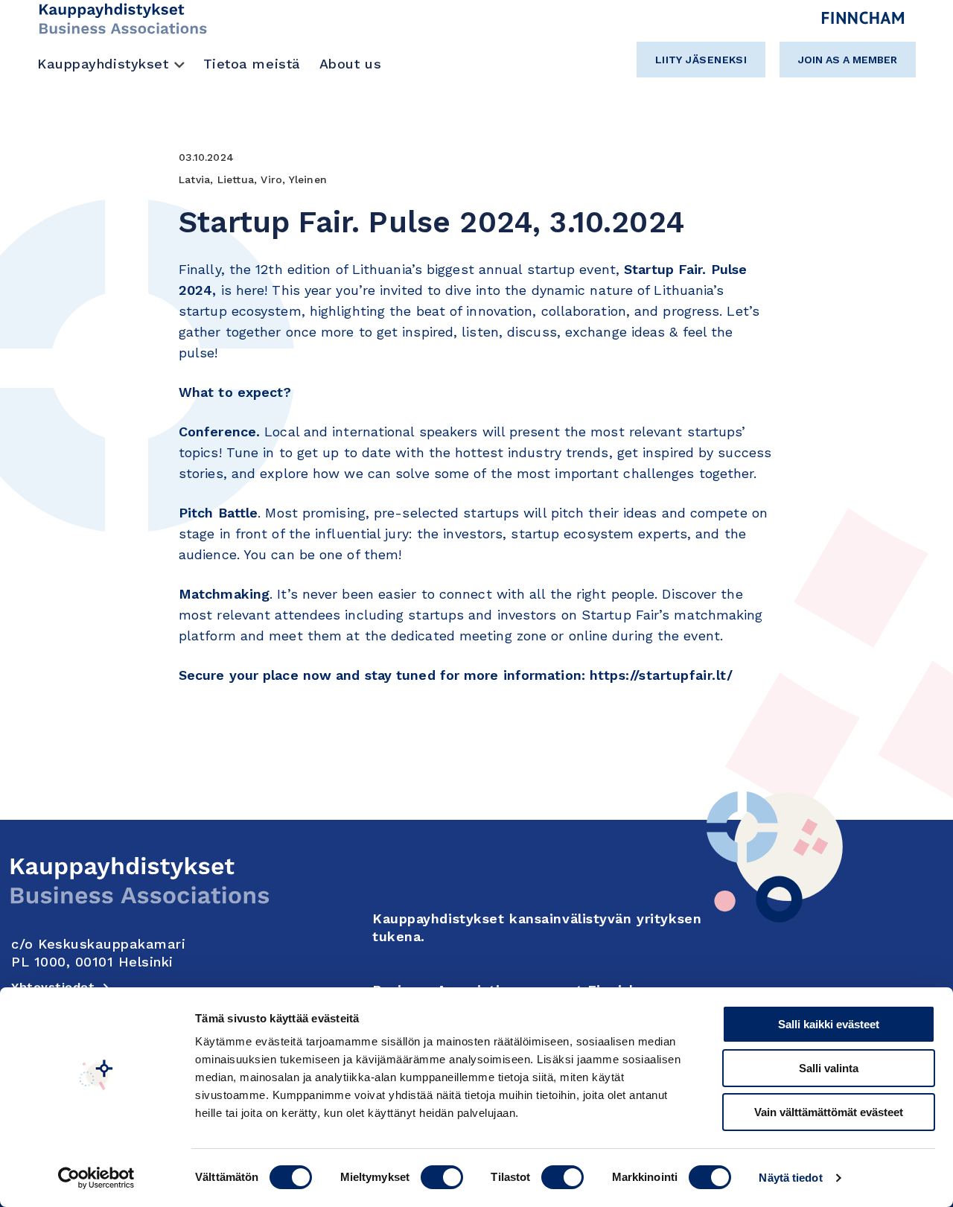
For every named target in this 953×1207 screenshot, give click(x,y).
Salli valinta (828, 1068)
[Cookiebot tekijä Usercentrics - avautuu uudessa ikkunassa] (96, 1178)
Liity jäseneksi (701, 60)
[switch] (442, 1177)
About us (350, 63)
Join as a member (847, 60)
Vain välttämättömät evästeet (828, 1112)
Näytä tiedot (790, 1177)
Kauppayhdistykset (103, 63)
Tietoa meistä (252, 63)
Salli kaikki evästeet (828, 1024)
